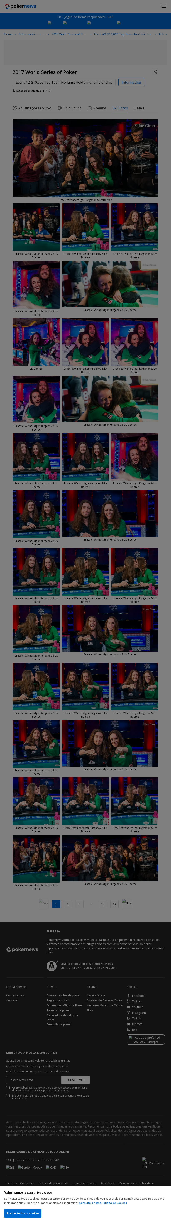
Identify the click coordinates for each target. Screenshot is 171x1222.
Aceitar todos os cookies (22, 1213)
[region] (85, 1204)
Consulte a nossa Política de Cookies (103, 1203)
